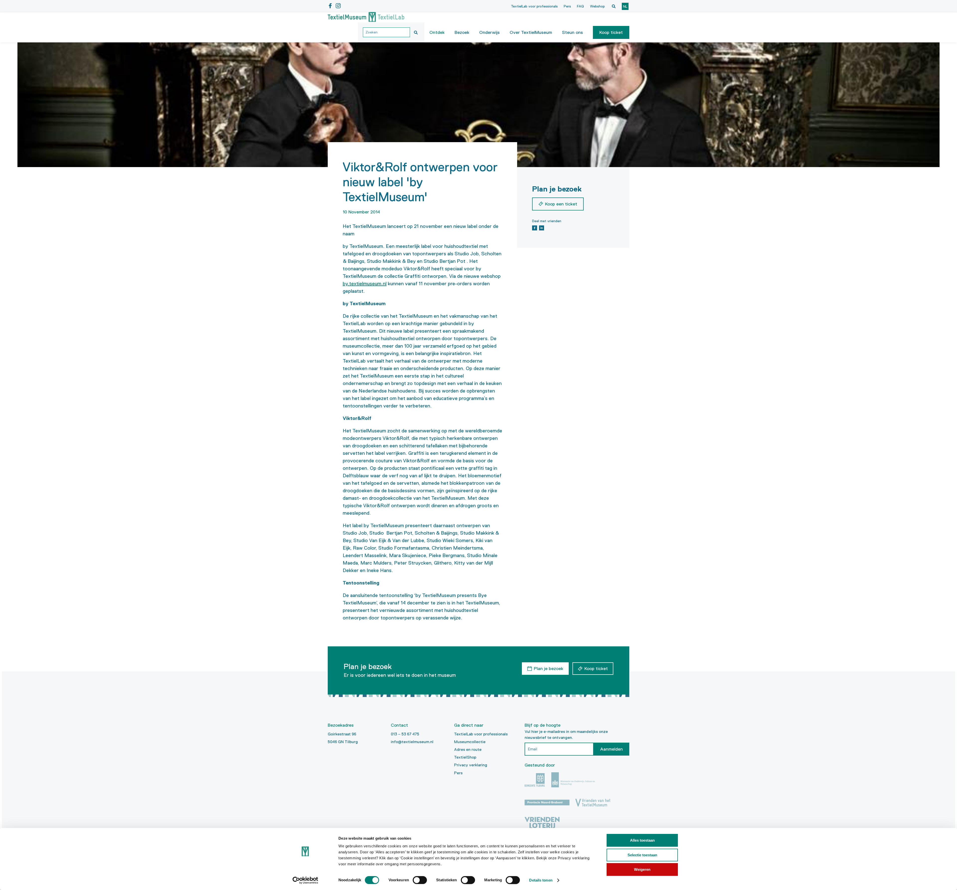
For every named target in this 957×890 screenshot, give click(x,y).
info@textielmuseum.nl (412, 742)
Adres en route (467, 749)
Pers (567, 6)
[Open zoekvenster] (613, 6)
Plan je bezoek (548, 668)
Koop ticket (611, 32)
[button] (611, 32)
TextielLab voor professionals (534, 6)
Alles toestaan (642, 840)
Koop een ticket (561, 203)
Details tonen (540, 880)
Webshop (597, 6)
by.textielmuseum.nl (365, 283)
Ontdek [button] (437, 32)
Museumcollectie (469, 742)
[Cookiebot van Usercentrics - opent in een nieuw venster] (305, 880)
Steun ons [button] (572, 32)
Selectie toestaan (642, 855)
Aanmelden (611, 749)
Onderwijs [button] (489, 32)
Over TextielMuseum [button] (531, 32)
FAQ (580, 6)
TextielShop (465, 757)
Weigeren (642, 869)
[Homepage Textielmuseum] (366, 17)
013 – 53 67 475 (405, 734)
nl (625, 6)
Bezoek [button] (462, 32)
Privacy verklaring (470, 765)
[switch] (420, 880)
